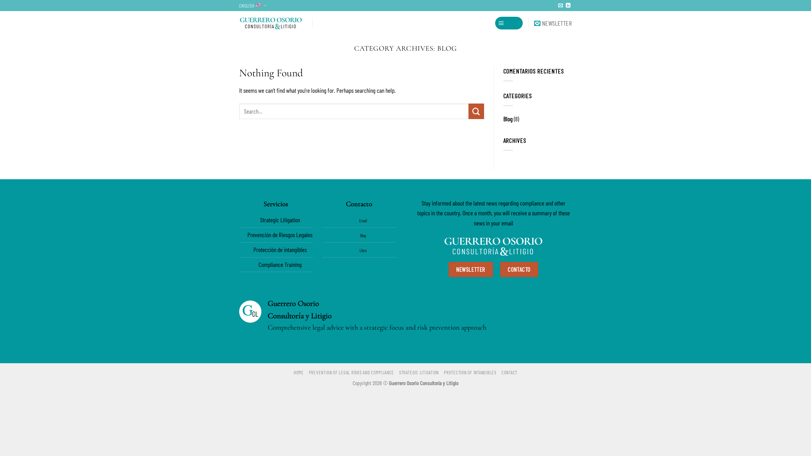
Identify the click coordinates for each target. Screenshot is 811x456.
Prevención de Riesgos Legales (279, 234)
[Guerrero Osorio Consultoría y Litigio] (271, 23)
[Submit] (476, 111)
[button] (509, 23)
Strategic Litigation (280, 220)
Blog (508, 119)
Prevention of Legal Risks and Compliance (351, 372)
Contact (509, 372)
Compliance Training (280, 264)
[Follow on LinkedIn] (568, 5)
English (246, 6)
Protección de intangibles (280, 249)
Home (299, 372)
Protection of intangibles (470, 372)
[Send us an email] (560, 5)
